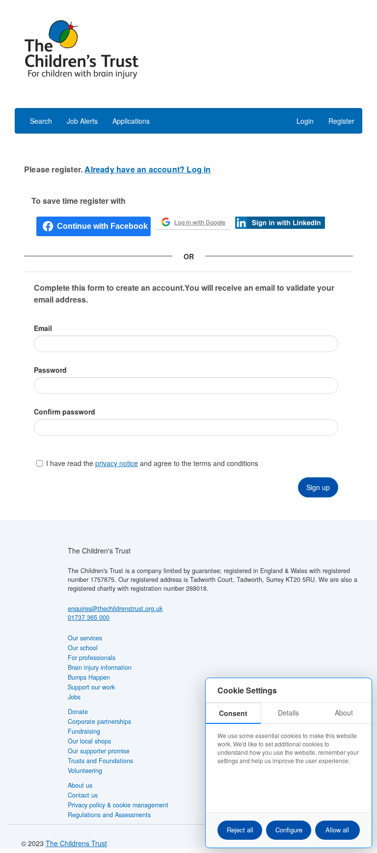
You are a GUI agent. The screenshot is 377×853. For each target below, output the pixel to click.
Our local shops (89, 741)
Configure (288, 829)
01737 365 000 (88, 617)
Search (41, 121)
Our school (83, 647)
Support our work (91, 687)
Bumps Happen (89, 677)
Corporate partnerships (99, 721)
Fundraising (84, 731)
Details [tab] (288, 712)
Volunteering (85, 770)
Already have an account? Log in (147, 169)
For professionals (91, 657)
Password (50, 370)
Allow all (337, 829)
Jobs (74, 696)
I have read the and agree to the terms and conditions (152, 463)
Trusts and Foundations (100, 760)
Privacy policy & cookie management (118, 804)
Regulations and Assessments (109, 814)
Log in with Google (199, 222)
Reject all (240, 829)
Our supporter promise (99, 750)
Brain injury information (100, 667)
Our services (85, 637)
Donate (78, 711)
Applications (131, 121)
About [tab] (344, 712)
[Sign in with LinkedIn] (280, 221)
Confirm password (64, 411)
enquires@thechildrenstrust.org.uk (115, 608)
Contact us (83, 795)
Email (43, 328)
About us (80, 785)
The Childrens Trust (76, 843)
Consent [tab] (233, 713)
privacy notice (116, 463)
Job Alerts (82, 121)
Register (341, 121)
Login (305, 121)
